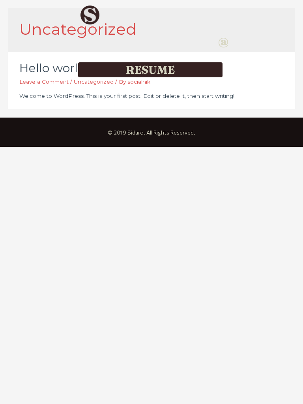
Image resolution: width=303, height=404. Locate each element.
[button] (223, 42)
